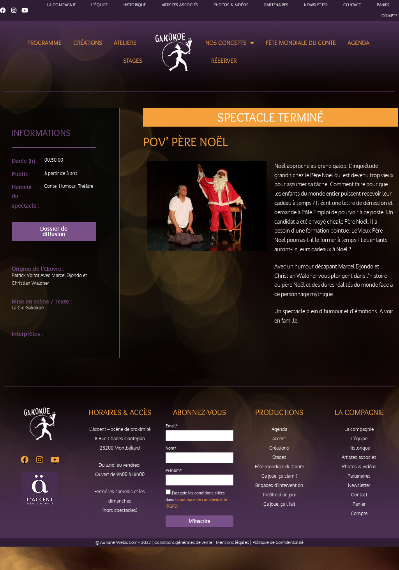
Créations (87, 42)
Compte (389, 15)
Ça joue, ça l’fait (279, 504)
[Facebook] (3, 10)
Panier (359, 504)
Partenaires (359, 476)
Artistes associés (359, 457)
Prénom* (174, 470)
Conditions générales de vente (183, 542)
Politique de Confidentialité (278, 542)
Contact (359, 495)
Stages (132, 60)
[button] (54, 231)
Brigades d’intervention (279, 485)
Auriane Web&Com (119, 542)
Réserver (224, 60)
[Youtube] (25, 10)
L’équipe (359, 438)
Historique (359, 448)
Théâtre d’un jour (279, 495)
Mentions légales (232, 542)
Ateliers (125, 42)
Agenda (358, 42)
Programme (44, 42)
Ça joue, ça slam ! (279, 476)
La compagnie (359, 429)
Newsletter (359, 485)
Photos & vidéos (359, 466)
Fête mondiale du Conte (301, 42)
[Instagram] (14, 10)
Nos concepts (225, 42)
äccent (279, 438)
